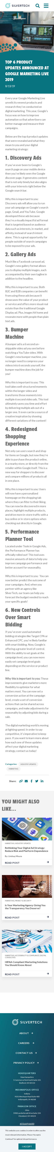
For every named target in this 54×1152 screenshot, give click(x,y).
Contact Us (24, 1052)
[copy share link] (21, 781)
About (24, 1033)
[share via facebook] (31, 781)
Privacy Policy (24, 1062)
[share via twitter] (36, 781)
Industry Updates (28, 764)
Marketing (13, 769)
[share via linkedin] (42, 781)
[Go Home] (17, 5)
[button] (38, 6)
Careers (24, 1043)
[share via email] (26, 781)
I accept (27, 1146)
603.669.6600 (27, 1123)
